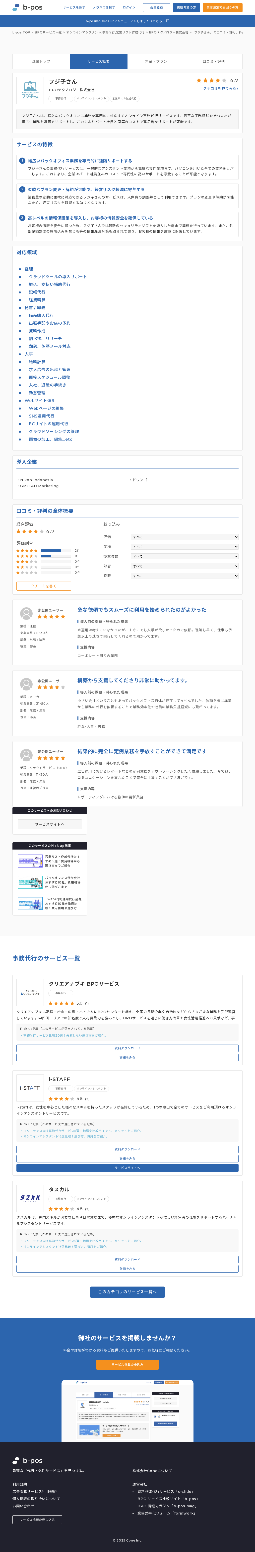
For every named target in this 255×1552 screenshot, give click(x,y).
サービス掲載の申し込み (37, 1520)
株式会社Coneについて (152, 1471)
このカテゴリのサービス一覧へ (127, 1292)
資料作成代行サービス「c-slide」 (166, 1491)
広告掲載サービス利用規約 (34, 1491)
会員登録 (156, 7)
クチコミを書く (44, 586)
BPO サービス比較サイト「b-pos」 (168, 1499)
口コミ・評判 (214, 61)
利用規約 (19, 1484)
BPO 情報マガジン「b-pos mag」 (167, 1506)
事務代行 (108, 32)
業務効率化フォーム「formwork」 (167, 1513)
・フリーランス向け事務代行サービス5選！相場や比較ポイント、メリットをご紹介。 (81, 1131)
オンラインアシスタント (91, 98)
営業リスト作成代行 (130, 32)
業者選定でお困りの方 (223, 7)
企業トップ (41, 61)
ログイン (129, 7)
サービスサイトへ (49, 824)
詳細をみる (127, 1057)
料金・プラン (156, 61)
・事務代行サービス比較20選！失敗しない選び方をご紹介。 (64, 1035)
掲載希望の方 (186, 7)
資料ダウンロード (127, 1048)
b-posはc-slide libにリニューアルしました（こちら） (126, 21)
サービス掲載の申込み (127, 1364)
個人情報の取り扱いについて (36, 1499)
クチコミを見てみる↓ (221, 88)
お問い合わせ (23, 1506)
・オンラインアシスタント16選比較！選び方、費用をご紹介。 (64, 1136)
